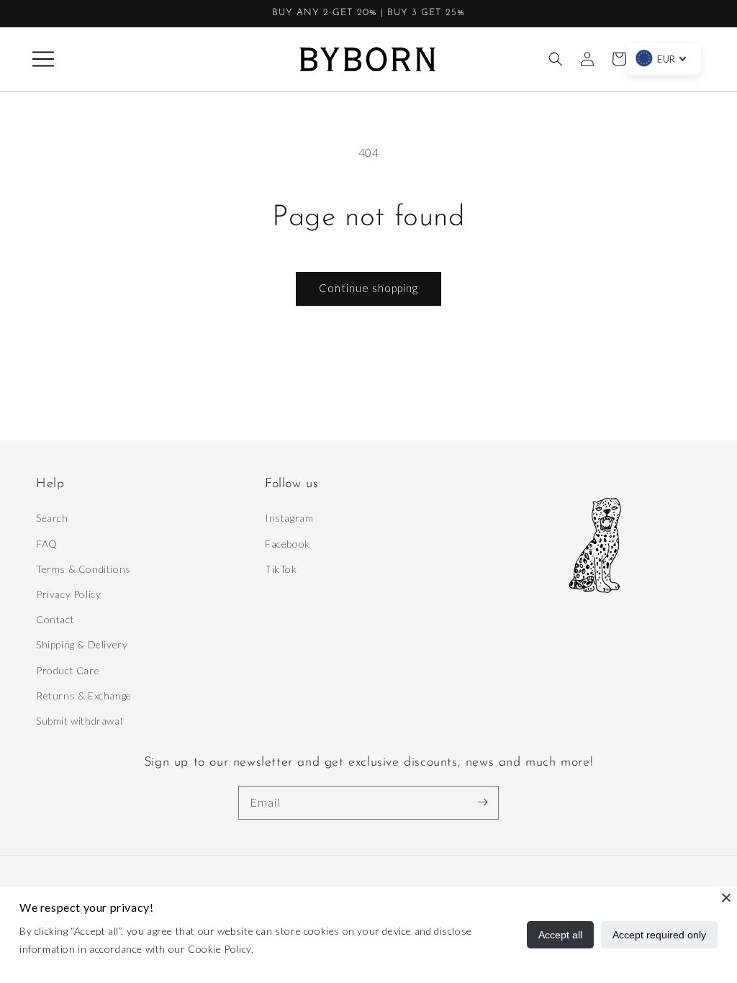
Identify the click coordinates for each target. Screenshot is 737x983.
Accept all (560, 935)
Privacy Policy (68, 594)
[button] (43, 59)
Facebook (287, 544)
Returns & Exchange (84, 695)
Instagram (289, 518)
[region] (368, 13)
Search (52, 518)
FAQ (47, 544)
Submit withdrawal (79, 721)
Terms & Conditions (83, 569)
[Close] (726, 897)
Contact (55, 619)
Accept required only (659, 935)
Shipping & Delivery (81, 644)
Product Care (67, 670)
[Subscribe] (482, 802)
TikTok (281, 569)
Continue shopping (368, 287)
